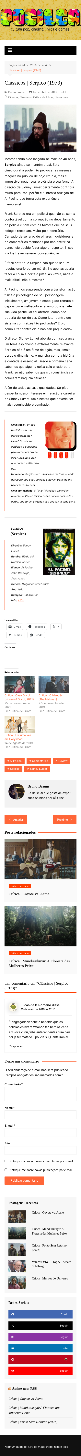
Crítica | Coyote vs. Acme (29, 894)
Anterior (18, 819)
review (62, 760)
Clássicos (25, 97)
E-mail (10, 1125)
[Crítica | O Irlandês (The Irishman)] (54, 684)
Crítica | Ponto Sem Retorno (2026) (32, 1422)
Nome (10, 1107)
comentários (40, 760)
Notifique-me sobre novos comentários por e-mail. (41, 1161)
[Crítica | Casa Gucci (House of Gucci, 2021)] (20, 684)
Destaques (61, 97)
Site (7, 1143)
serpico (14, 768)
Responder (16, 1046)
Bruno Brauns (16, 92)
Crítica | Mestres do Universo (50, 1278)
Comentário (14, 1084)
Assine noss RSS (24, 1388)
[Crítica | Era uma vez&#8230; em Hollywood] (20, 724)
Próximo (62, 819)
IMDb (21, 600)
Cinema (13, 97)
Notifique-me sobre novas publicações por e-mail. (41, 1170)
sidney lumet (38, 768)
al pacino (16, 760)
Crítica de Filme (43, 97)
